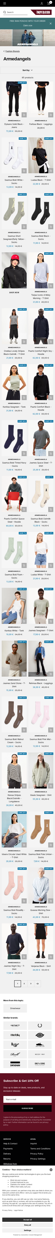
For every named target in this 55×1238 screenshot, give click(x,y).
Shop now (14, 292)
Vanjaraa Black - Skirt (41, 966)
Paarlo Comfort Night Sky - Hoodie (40, 352)
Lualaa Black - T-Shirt (41, 180)
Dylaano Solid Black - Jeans (14, 125)
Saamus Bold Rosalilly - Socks (14, 911)
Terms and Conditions (40, 1148)
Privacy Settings (37, 1159)
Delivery (7, 1153)
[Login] (41, 3)
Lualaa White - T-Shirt (41, 574)
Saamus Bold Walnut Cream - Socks (14, 740)
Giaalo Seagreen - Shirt (40, 795)
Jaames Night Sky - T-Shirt (14, 967)
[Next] (37, 983)
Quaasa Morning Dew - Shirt (40, 911)
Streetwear (15, 1008)
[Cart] (48, 3)
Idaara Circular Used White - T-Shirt (14, 855)
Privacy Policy (36, 1153)
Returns (6, 1159)
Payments (8, 1148)
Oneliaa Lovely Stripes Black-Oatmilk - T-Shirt (14, 352)
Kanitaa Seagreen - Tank (14, 407)
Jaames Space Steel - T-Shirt (40, 464)
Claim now (27, 25)
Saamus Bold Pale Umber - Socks (40, 855)
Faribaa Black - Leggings (40, 124)
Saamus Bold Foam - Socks (14, 576)
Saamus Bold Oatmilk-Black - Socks (41, 520)
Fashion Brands (13, 51)
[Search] (22, 12)
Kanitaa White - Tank (14, 630)
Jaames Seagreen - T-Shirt (40, 630)
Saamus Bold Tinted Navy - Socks (14, 464)
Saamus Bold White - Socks (14, 181)
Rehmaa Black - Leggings (41, 683)
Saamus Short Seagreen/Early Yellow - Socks (14, 239)
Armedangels (14, 120)
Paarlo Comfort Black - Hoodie (40, 408)
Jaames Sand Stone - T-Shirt (14, 684)
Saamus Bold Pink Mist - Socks (41, 740)
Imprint (33, 1143)
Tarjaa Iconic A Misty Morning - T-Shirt (40, 296)
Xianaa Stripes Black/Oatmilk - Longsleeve (14, 798)
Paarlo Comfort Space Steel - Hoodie (14, 520)
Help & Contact (10, 1143)
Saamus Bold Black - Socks (40, 237)
